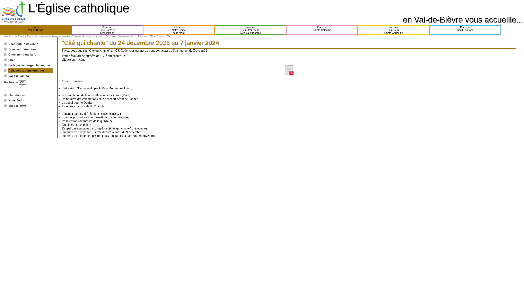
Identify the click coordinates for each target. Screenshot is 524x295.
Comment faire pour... (23, 49)
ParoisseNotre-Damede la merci (179, 30)
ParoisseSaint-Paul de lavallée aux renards (250, 30)
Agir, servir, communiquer (38, 36)
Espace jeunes (18, 75)
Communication (58, 36)
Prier (11, 59)
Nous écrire (16, 100)
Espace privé (17, 105)
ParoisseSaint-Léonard (465, 29)
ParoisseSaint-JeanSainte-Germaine (393, 30)
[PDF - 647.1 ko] (288, 74)
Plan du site (16, 95)
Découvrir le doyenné (23, 43)
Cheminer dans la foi (22, 54)
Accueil (21, 36)
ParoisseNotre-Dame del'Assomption (107, 30)
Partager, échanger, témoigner (29, 65)
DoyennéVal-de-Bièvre (35, 29)
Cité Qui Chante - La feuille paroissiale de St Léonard (91, 36)
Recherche (11, 82)
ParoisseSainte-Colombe (322, 29)
